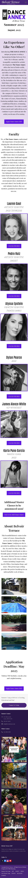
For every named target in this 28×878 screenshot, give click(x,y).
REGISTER (19, 873)
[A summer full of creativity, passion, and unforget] (14, 827)
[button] (26, 2)
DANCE (17, 871)
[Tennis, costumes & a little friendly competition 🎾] (14, 801)
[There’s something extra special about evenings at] (14, 749)
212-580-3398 (7, 732)
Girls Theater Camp (5, 873)
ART (13, 871)
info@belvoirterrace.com (9, 724)
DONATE (3, 875)
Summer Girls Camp (5, 871)
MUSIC (22, 871)
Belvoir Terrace (9, 867)
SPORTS (14, 873)
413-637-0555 (7, 721)
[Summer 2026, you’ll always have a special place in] (14, 775)
